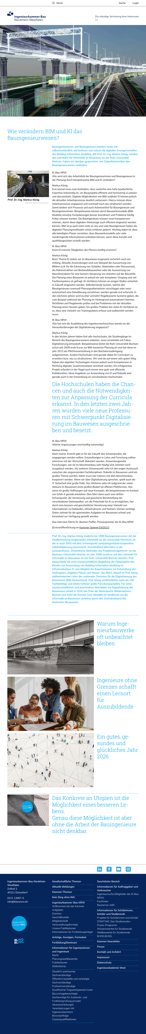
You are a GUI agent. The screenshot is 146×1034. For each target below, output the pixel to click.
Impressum (103, 957)
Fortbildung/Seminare (64, 942)
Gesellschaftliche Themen (66, 881)
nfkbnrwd (17, 901)
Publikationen (59, 962)
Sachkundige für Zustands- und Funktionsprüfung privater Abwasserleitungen (69, 1001)
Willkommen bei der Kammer (68, 906)
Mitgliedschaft (60, 920)
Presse (100, 946)
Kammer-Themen (62, 891)
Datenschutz (104, 962)
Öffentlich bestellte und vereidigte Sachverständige (70, 980)
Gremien (56, 913)
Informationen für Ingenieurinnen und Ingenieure (71, 949)
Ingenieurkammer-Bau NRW (68, 902)
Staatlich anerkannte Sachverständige (63, 973)
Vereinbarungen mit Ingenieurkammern (63, 1010)
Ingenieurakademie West (111, 967)
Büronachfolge (60, 1015)
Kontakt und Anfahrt (109, 951)
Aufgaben (57, 909)
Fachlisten (102, 901)
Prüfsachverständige (63, 986)
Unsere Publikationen (64, 928)
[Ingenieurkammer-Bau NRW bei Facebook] (111, 872)
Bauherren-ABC (106, 905)
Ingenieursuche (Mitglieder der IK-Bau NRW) (118, 895)
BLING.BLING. (104, 936)
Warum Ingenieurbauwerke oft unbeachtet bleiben (115, 633)
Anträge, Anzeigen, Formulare (69, 937)
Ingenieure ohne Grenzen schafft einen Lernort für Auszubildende (117, 693)
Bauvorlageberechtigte (65, 993)
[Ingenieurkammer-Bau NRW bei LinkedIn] (102, 872)
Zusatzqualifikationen (64, 1019)
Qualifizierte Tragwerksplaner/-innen (72, 989)
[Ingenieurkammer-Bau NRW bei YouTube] (121, 872)
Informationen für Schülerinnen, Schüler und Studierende (115, 912)
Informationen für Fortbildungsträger (72, 931)
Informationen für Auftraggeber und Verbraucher (117, 888)
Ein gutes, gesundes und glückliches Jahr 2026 (117, 746)
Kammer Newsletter (108, 941)
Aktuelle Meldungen (63, 886)
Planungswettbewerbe (64, 958)
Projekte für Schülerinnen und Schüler (117, 917)
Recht (55, 955)
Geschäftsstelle (60, 917)
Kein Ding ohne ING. (63, 897)
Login (136, 2)
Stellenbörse (59, 966)
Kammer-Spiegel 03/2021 (94, 527)
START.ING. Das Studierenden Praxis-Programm (113, 923)
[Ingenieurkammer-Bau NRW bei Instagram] (130, 872)
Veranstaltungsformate (65, 924)
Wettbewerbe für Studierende (113, 932)
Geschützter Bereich (108, 881)
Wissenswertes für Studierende (114, 928)
